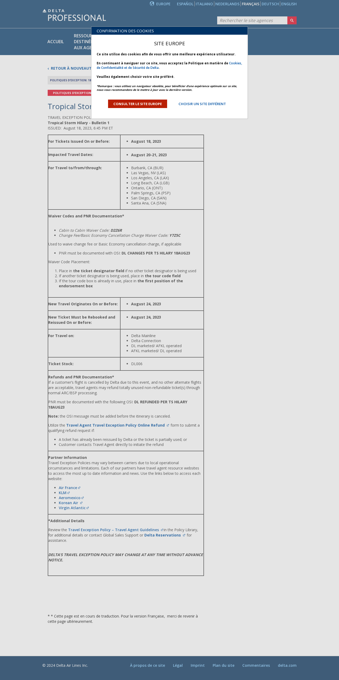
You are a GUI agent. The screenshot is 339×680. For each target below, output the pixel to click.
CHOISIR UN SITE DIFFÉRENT (202, 103)
